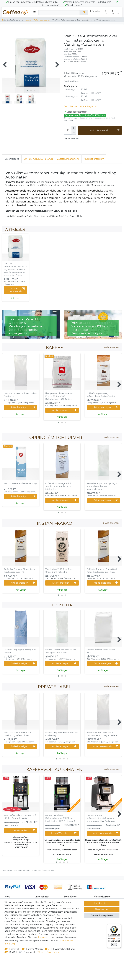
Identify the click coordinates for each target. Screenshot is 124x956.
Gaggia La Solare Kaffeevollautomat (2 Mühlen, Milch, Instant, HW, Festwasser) (101, 818)
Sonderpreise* (74, 5)
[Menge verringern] (74, 132)
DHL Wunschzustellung (62, 949)
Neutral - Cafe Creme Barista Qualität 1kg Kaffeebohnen (17, 734)
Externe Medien (34, 949)
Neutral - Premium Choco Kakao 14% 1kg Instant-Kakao (60, 651)
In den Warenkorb (99, 130)
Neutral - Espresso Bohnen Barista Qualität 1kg (20, 394)
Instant (27, 20)
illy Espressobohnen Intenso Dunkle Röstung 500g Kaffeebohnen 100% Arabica (58, 396)
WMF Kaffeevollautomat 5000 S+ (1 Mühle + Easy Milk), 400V (20, 816)
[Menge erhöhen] (74, 128)
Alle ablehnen (102, 909)
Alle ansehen (112, 347)
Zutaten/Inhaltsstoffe (68, 159)
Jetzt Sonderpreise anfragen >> (80, 106)
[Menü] (119, 926)
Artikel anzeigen (19, 407)
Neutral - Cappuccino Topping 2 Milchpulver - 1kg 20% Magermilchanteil (102, 486)
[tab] (12, 158)
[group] (15, 247)
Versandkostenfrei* (77, 111)
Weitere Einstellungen (49, 952)
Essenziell (14, 949)
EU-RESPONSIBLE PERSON (38, 159)
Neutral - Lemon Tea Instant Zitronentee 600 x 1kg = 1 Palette (102, 734)
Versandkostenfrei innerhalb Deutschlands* (88, 2)
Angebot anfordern (94, 159)
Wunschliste (73, 138)
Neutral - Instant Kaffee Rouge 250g (101, 651)
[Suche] (84, 12)
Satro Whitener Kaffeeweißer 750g (20, 483)
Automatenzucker (41, 20)
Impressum (44, 937)
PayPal (13, 952)
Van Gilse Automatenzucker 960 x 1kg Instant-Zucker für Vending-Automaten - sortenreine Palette (15, 269)
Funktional (29, 952)
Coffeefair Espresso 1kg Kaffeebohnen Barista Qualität (101, 394)
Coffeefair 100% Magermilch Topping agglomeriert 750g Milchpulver (58, 486)
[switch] (114, 944)
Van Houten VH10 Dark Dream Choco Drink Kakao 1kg (59, 570)
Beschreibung (12, 159)
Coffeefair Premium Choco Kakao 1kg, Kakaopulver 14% (19, 570)
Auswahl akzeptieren (102, 915)
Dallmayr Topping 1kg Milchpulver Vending (20, 651)
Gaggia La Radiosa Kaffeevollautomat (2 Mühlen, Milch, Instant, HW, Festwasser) (60, 818)
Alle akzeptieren (101, 903)
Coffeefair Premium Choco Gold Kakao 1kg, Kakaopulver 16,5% (102, 570)
